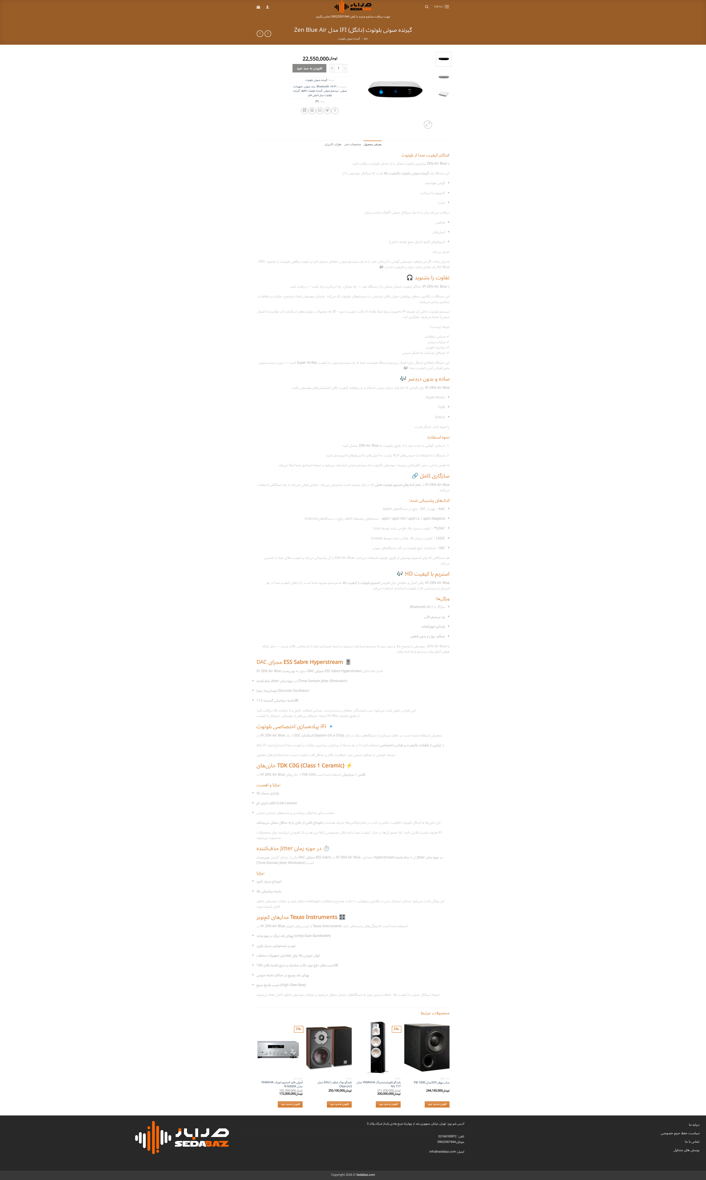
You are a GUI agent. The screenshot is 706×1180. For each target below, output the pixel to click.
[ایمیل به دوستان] (319, 110)
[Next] (359, 91)
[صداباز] (353, 6)
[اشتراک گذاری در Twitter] (327, 110)
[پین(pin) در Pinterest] (312, 110)
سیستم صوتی (331, 91)
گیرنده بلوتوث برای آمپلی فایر (312, 93)
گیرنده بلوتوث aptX (311, 91)
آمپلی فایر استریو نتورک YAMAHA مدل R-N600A (282, 1084)
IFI (317, 101)
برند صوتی (309, 86)
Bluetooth (323, 86)
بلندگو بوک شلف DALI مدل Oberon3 (335, 1084)
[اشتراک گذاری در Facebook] (334, 110)
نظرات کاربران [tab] (333, 144)
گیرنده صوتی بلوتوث (349, 39)
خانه (366, 39)
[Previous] (427, 91)
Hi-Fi (333, 86)
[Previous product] (260, 33)
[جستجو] (426, 6)
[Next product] (268, 33)
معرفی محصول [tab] (372, 144)
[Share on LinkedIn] (304, 110)
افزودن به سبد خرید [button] (437, 1104)
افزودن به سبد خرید (309, 68)
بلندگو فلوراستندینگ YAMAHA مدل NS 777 (378, 1084)
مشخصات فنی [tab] (352, 144)
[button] (442, 7)
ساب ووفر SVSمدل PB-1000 (432, 1083)
